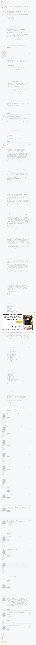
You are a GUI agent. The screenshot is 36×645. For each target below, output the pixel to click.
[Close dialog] (34, 312)
